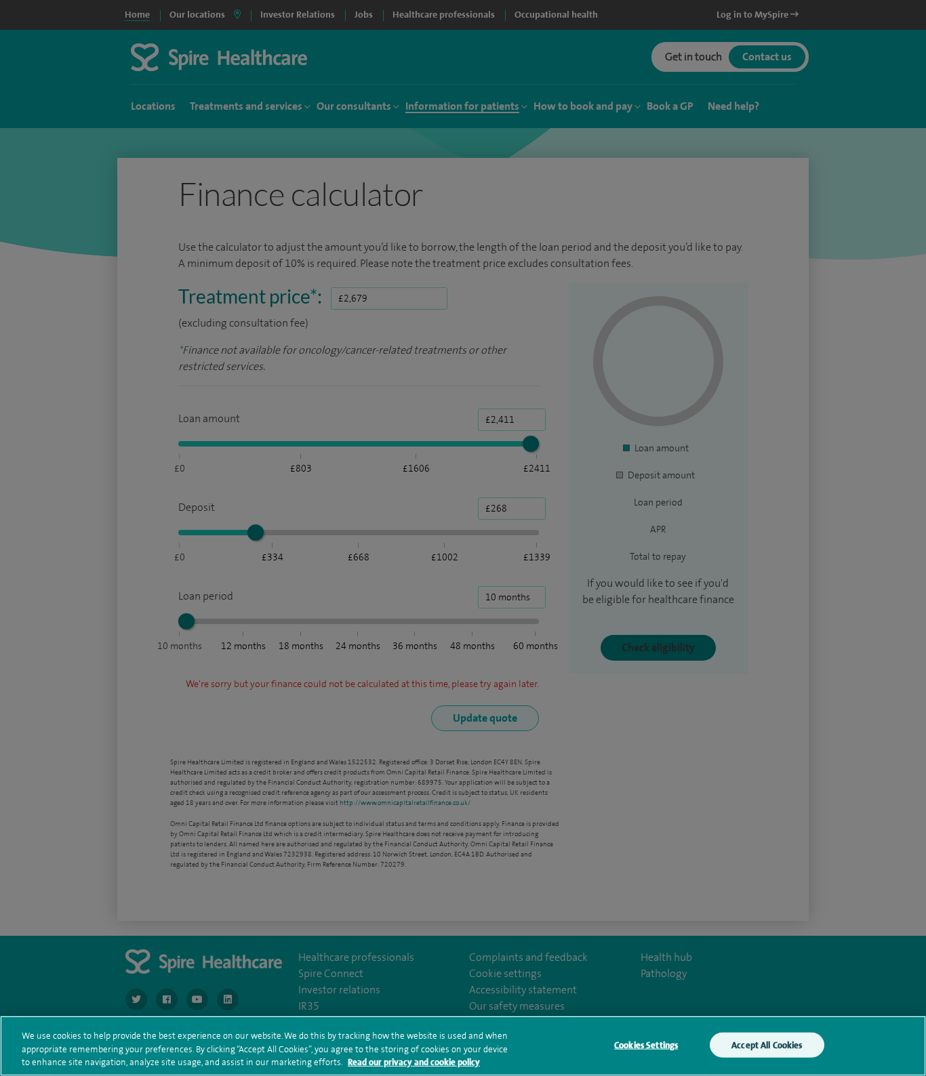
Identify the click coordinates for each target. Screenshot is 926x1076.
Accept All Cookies (766, 1044)
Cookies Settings (646, 1044)
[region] (463, 1046)
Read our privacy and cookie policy (414, 1062)
